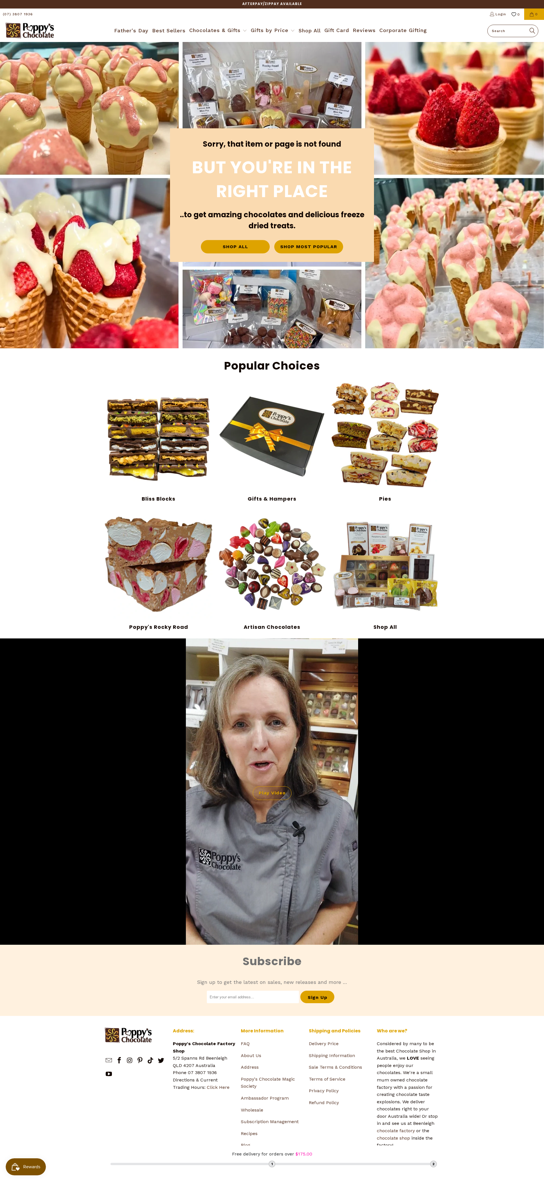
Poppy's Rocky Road (158, 570)
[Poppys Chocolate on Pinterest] (140, 1060)
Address (250, 1067)
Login (501, 14)
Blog (245, 1145)
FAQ (245, 1043)
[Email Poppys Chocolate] (109, 1060)
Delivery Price (324, 1043)
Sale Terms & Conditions (335, 1067)
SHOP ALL (235, 247)
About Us (251, 1055)
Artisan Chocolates (272, 570)
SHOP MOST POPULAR (308, 247)
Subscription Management (270, 1121)
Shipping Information (332, 1055)
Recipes (249, 1133)
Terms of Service (327, 1079)
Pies (385, 442)
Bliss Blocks (158, 442)
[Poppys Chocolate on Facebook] (119, 1060)
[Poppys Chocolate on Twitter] (161, 1060)
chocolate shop (393, 1138)
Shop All (385, 570)
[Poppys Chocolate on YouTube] (109, 1074)
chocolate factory (396, 1130)
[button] (218, 31)
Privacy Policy (324, 1090)
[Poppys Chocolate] (30, 31)
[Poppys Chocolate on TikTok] (150, 1060)
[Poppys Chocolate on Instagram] (130, 1060)
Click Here (218, 1087)
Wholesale (252, 1110)
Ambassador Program (265, 1098)
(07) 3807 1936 (18, 14)
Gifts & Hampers (272, 442)
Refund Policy (324, 1102)
